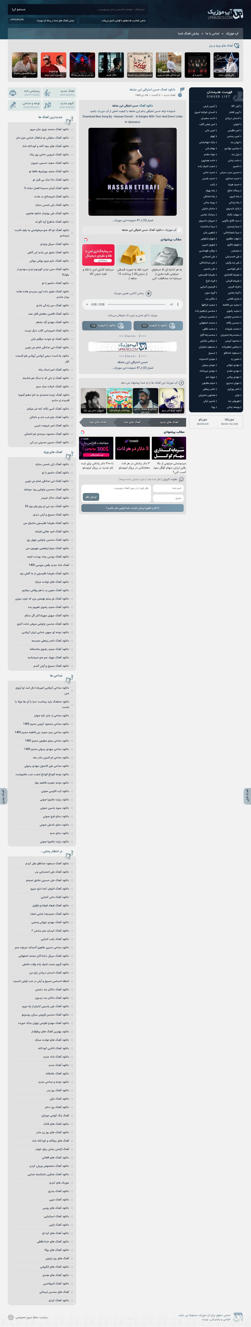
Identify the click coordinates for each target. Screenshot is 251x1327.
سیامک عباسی (208, 215)
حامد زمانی (234, 161)
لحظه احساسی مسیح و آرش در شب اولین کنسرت (41, 981)
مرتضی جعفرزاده (231, 347)
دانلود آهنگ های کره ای (55, 1233)
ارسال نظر (90, 497)
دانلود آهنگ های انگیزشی (54, 1267)
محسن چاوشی (232, 317)
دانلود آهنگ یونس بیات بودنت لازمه (48, 557)
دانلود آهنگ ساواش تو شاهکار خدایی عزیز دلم (42, 138)
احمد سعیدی (208, 118)
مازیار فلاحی (233, 299)
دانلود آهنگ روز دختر (57, 1107)
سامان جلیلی (208, 209)
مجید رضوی (233, 311)
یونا (213, 407)
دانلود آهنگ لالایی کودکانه (53, 1048)
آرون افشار (234, 112)
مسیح (211, 353)
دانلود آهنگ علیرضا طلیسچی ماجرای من (46, 523)
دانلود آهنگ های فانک (56, 1124)
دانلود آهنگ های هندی (56, 1275)
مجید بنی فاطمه (231, 305)
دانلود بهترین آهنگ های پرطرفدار (50, 1032)
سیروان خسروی (207, 221)
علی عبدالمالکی (207, 263)
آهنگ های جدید (169, 422)
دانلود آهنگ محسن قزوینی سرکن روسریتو (45, 1015)
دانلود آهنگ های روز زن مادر (52, 1132)
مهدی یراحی (233, 377)
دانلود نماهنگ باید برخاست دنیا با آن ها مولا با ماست (42, 704)
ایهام (212, 136)
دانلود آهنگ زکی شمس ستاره (52, 205)
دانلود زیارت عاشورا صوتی (54, 800)
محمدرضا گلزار (207, 335)
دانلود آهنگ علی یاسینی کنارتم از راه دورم (45, 1006)
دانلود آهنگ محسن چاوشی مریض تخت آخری (43, 624)
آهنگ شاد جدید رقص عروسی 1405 (49, 565)
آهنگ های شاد (132, 422)
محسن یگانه (233, 323)
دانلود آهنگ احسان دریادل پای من (49, 973)
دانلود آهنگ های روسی (56, 1208)
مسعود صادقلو (232, 353)
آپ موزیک (225, 14)
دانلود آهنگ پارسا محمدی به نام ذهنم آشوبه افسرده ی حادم (43, 398)
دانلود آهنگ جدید (58, 1065)
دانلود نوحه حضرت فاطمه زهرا (52, 783)
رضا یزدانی (234, 203)
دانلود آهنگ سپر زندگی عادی (52, 305)
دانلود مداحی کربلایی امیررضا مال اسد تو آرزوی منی (42, 690)
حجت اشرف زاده (206, 166)
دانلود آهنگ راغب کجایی (55, 939)
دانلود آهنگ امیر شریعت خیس (51, 426)
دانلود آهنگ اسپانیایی (56, 1216)
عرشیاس (235, 251)
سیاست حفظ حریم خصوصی (32, 1317)
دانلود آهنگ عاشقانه (57, 1074)
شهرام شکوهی (208, 239)
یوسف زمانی (233, 407)
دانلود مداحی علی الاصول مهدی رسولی (46, 766)
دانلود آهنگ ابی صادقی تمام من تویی (47, 347)
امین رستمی (233, 136)
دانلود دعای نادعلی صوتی (54, 825)
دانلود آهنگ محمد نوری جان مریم (49, 129)
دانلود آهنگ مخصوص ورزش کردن (49, 1166)
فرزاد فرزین (234, 287)
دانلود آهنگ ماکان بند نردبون (52, 998)
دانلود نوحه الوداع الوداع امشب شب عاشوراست (42, 774)
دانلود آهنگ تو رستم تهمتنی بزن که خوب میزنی (42, 599)
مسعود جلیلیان (207, 347)
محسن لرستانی (207, 317)
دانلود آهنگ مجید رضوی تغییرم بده (48, 607)
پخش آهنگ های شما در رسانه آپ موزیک (55, 20)
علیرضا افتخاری (232, 275)
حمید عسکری (233, 179)
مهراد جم (210, 377)
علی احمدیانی (232, 257)
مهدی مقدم (233, 371)
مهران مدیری (233, 383)
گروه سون (210, 293)
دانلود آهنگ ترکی (59, 1099)
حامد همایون (208, 161)
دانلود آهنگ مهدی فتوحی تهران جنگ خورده (43, 1023)
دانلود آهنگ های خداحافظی (53, 1242)
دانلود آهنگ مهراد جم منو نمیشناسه (48, 658)
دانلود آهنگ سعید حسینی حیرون (50, 163)
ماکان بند (210, 299)
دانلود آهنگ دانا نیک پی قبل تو (51, 180)
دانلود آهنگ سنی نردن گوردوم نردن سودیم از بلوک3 (43, 272)
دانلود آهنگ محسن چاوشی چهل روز (48, 540)
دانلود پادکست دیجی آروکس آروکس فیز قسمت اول (42, 358)
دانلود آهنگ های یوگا (57, 1250)
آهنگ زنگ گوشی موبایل (55, 1116)
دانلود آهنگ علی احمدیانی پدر (52, 872)
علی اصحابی (208, 257)
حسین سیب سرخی (230, 172)
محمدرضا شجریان (230, 335)
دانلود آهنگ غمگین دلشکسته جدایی (48, 1174)
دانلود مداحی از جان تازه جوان (51, 716)
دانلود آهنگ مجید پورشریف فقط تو (49, 171)
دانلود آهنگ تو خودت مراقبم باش (50, 339)
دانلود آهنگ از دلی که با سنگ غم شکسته (46, 378)
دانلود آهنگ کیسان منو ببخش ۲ (50, 931)
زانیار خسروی (233, 209)
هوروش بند (234, 401)
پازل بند (235, 155)
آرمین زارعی (209, 106)
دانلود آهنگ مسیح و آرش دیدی (51, 515)
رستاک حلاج (233, 191)
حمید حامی (209, 172)
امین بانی (210, 130)
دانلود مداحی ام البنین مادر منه (51, 758)
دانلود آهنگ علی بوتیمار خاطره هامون (47, 213)
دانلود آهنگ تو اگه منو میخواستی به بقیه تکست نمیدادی (42, 233)
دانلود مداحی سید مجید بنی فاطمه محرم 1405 (42, 732)
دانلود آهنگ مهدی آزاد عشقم (52, 322)
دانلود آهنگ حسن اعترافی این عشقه (152, 89)
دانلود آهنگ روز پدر (58, 1090)
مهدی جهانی (233, 365)
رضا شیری (235, 197)
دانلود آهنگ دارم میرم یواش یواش (49, 261)
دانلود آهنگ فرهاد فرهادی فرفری (51, 906)
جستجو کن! (18, 9)
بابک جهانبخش (207, 142)
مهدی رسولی (208, 365)
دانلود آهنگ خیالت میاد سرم (52, 387)
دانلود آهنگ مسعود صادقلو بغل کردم (47, 864)
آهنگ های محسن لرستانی (54, 1292)
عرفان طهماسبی (207, 251)
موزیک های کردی (59, 1183)
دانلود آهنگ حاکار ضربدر (55, 498)
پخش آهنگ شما (188, 33)
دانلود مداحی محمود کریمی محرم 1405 (46, 724)
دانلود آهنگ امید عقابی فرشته (52, 532)
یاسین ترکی (209, 401)
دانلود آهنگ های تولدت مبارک (52, 582)
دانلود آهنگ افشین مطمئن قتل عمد (48, 314)
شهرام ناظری (233, 245)
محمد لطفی (209, 329)
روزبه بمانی (209, 203)
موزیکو (203, 421)
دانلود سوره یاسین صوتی (54, 808)
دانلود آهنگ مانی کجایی (55, 897)
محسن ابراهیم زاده (205, 311)
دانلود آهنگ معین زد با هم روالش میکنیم (45, 590)
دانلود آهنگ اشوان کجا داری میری (49, 889)
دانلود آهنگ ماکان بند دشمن (52, 990)
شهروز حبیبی (208, 245)
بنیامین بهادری (232, 148)
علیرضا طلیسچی (206, 275)
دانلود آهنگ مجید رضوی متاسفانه (49, 649)
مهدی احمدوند (207, 359)
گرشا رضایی (234, 293)
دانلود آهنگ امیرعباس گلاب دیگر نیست (47, 331)
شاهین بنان (209, 233)
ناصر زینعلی (209, 389)
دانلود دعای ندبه (59, 833)
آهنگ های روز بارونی (57, 1258)
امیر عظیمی (234, 130)
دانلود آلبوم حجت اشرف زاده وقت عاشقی (45, 964)
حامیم (236, 166)
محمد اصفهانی (207, 323)
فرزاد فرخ (210, 281)
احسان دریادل (232, 118)
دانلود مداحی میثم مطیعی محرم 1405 (47, 741)
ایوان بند (235, 142)
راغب (212, 185)
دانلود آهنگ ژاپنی (59, 1225)
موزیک (101, 111)
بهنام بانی (210, 148)
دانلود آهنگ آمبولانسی (56, 1284)
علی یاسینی (209, 269)
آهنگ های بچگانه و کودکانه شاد (50, 1141)
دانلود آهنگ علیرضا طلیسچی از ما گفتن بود (44, 574)
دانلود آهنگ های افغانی (55, 1158)
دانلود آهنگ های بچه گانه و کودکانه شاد (45, 146)
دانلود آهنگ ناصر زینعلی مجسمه (50, 641)
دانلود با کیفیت (155, 325)
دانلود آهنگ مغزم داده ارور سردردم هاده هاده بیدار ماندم (42, 294)
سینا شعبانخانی (232, 233)
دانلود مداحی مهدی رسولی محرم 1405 (46, 749)
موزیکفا (229, 421)
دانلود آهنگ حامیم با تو (55, 283)
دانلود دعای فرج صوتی (56, 816)
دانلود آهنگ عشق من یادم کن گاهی (48, 253)
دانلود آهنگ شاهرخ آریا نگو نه (52, 222)
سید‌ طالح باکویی (231, 221)
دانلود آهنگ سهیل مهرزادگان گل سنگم (47, 616)
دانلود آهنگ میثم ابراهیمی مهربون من (47, 548)
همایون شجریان (206, 395)
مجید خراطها (208, 305)
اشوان (236, 124)
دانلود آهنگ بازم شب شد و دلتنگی (49, 417)
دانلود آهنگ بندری (58, 1191)
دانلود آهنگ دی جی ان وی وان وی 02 (47, 506)
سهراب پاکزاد (233, 215)
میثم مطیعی (208, 383)
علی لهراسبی (233, 269)
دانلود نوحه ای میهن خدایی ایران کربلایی (45, 632)
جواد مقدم (209, 155)
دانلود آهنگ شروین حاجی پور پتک (49, 155)
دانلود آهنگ (146, 106)
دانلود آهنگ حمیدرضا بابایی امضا (49, 914)
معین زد (235, 359)
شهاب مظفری (233, 239)
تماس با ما (212, 33)
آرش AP (235, 106)
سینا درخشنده (207, 227)
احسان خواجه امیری (205, 112)
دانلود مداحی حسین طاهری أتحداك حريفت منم (42, 948)
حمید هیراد (234, 185)
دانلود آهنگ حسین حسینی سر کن (49, 442)
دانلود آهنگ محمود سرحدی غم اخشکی (46, 434)
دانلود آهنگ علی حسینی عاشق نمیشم (47, 880)
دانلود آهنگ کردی (59, 1300)
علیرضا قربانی (233, 281)
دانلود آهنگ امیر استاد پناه (54, 370)
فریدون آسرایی (207, 287)
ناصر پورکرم (234, 389)
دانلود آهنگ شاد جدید (56, 1057)
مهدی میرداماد (207, 371)
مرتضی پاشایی (207, 341)
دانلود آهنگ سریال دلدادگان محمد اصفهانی (43, 956)
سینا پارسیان (233, 227)
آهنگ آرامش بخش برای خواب (52, 1149)
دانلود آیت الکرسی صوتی (55, 791)
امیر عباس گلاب (207, 124)
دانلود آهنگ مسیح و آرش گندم (51, 666)
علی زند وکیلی (233, 263)
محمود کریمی (232, 341)
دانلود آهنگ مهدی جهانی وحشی (50, 922)
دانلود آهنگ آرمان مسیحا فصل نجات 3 (46, 188)
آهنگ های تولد (97, 422)
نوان (237, 395)
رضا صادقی (209, 197)
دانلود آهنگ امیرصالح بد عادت (51, 197)
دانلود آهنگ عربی (59, 1200)
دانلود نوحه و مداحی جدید (53, 1082)
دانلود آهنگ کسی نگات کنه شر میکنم (48, 409)
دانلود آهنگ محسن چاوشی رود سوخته (46, 490)
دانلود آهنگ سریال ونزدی (54, 244)
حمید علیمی (208, 179)
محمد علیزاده (232, 329)
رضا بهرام (210, 191)
